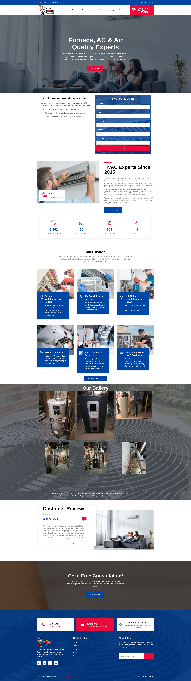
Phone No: (100, 121)
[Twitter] (145, 2)
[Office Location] (120, 624)
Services (85, 10)
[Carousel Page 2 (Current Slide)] (62, 543)
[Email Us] (82, 624)
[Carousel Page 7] (71, 543)
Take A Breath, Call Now (144, 9)
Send (149, 656)
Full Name (100, 103)
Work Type (100, 138)
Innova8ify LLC (64, 676)
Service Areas (99, 10)
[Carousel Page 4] (66, 543)
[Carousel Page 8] (73, 543)
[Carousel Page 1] (60, 543)
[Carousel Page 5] (68, 543)
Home (66, 10)
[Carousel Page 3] (64, 543)
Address (99, 130)
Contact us (122, 10)
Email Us (92, 623)
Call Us (54, 623)
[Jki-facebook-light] (141, 2)
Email (98, 112)
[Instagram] (149, 2)
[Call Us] (43, 624)
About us (75, 10)
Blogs (112, 10)
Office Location (138, 622)
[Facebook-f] (39, 663)
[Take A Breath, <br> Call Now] (134, 10)
